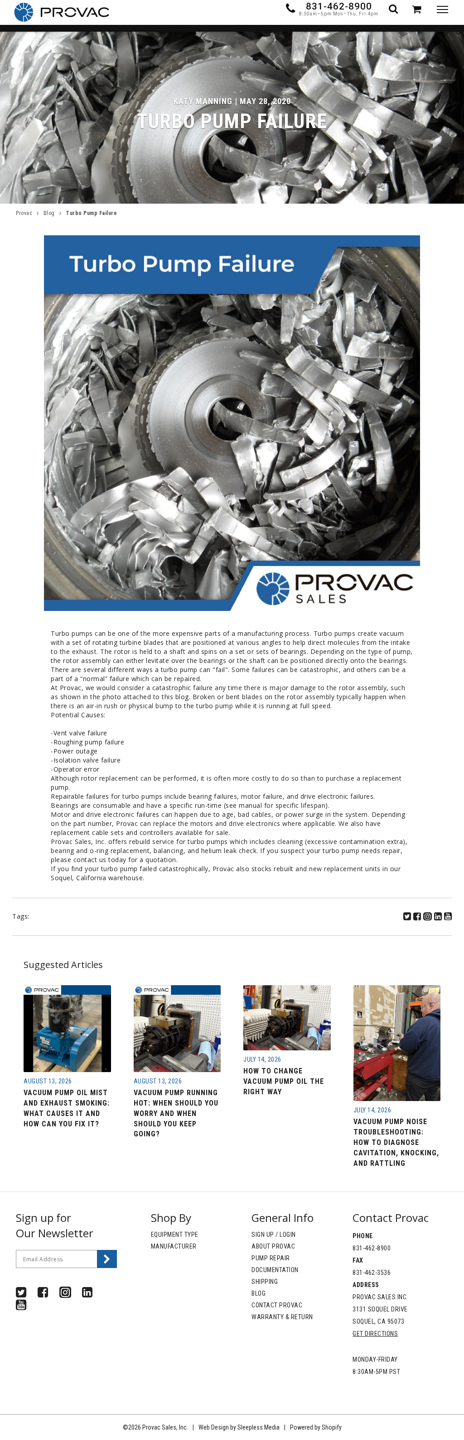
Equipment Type (174, 1234)
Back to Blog (80, 892)
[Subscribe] (107, 1259)
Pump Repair (270, 1258)
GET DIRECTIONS (375, 1333)
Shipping (264, 1281)
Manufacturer (174, 1246)
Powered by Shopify (316, 1427)
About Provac (273, 1246)
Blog (49, 213)
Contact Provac (276, 1305)
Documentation (275, 1269)
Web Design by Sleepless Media (239, 1427)
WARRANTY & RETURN (282, 1317)
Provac (24, 213)
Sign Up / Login (273, 1234)
